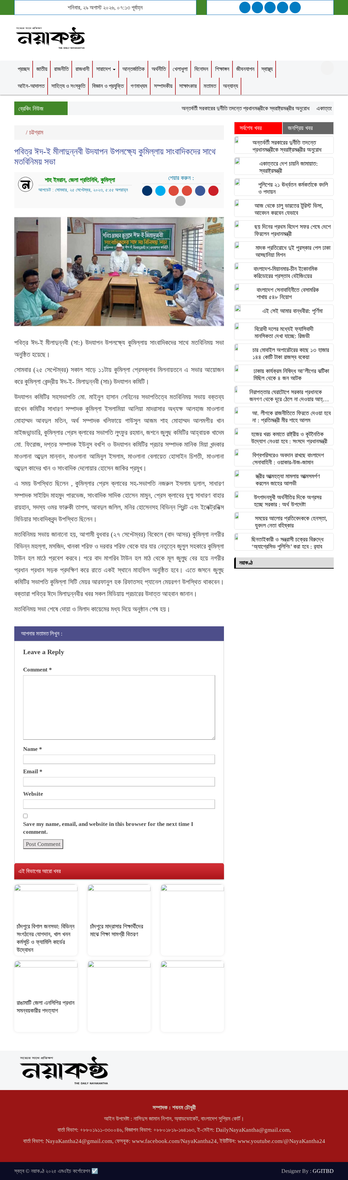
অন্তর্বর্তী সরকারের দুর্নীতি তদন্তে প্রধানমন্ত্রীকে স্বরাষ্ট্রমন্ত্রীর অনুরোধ (234, 108)
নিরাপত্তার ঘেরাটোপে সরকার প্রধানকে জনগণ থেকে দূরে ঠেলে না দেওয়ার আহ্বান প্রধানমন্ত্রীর (289, 396)
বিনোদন (201, 69)
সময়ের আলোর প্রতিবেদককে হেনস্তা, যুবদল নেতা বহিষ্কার (291, 522)
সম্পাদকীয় (163, 86)
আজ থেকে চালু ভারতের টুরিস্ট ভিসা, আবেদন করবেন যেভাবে (289, 209)
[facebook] (244, 7)
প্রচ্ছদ (24, 69)
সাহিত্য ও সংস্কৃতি (68, 86)
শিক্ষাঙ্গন (222, 69)
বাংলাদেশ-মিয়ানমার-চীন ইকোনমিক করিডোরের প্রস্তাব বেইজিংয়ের (285, 272)
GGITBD (323, 1171)
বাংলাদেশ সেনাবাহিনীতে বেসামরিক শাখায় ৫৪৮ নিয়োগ (288, 293)
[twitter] (257, 7)
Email (32, 771)
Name (32, 749)
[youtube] (295, 7)
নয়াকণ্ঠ (246, 563)
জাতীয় (41, 69)
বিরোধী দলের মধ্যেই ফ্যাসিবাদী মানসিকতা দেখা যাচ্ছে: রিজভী (284, 332)
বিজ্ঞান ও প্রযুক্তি (108, 86)
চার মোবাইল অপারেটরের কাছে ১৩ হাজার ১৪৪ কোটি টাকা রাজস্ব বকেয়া (291, 354)
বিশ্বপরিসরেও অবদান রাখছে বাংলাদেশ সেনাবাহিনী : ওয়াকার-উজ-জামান (288, 459)
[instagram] (270, 7)
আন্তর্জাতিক (133, 69)
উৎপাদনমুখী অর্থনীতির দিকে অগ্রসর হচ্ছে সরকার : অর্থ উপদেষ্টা (287, 501)
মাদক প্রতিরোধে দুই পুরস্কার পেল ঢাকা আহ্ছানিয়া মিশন (293, 251)
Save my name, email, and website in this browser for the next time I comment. (108, 828)
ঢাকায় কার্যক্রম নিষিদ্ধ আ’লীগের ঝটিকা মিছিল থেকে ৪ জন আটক (291, 375)
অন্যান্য (230, 86)
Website (33, 794)
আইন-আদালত (31, 86)
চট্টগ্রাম (36, 132)
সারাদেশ (104, 69)
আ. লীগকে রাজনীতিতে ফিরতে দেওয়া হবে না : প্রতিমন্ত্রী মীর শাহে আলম (291, 417)
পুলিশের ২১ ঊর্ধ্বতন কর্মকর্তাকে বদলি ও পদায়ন (293, 188)
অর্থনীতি (159, 69)
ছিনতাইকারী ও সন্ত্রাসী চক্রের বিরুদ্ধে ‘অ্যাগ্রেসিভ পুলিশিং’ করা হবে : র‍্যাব (287, 543)
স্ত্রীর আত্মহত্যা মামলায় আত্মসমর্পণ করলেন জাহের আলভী (288, 480)
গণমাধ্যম (138, 86)
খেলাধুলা (180, 69)
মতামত (210, 86)
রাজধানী (82, 69)
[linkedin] (282, 7)
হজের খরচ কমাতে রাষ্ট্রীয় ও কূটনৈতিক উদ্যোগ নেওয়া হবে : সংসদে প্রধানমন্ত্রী (289, 438)
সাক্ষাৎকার (188, 86)
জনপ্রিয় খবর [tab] (300, 128)
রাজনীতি (61, 69)
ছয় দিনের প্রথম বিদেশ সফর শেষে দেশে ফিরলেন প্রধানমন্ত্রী (293, 230)
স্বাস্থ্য (267, 69)
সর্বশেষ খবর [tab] (251, 128)
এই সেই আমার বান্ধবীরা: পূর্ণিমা (292, 311)
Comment (37, 669)
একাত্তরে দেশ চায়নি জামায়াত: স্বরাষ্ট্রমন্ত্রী (288, 167)
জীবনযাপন (245, 69)
